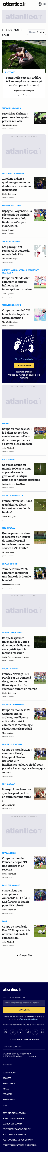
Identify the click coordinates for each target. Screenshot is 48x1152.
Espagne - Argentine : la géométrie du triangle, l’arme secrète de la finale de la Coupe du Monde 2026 (17, 218)
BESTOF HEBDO (9, 1099)
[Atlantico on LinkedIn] (28, 1032)
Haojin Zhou (7, 657)
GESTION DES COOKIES (12, 1124)
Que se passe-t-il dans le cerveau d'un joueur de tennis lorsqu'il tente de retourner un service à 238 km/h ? (16, 541)
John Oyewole (8, 293)
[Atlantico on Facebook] (20, 1032)
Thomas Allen (7, 733)
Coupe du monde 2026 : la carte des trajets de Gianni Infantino (17, 314)
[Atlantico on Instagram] (35, 1032)
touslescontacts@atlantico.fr (24, 1039)
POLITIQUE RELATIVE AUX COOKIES (18, 1140)
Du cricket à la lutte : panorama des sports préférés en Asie (15, 117)
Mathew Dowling (22, 657)
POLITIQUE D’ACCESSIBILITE (14, 1134)
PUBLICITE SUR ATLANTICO (14, 1118)
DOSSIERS (7, 1078)
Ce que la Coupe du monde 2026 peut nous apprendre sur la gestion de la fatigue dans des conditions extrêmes (21, 472)
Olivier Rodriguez (9, 194)
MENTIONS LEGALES (16, 1113)
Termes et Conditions (29, 1019)
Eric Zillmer (6, 772)
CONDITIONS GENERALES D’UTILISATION (20, 1145)
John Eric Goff (8, 448)
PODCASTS (7, 1094)
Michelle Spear (8, 552)
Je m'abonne (24, 365)
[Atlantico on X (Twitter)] (13, 1032)
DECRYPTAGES (9, 1073)
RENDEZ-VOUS (9, 1083)
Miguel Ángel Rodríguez (24, 90)
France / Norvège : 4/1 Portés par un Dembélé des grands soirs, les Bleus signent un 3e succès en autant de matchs (19, 681)
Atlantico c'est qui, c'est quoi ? (17, 1054)
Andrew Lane (7, 484)
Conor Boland (7, 230)
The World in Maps (9, 125)
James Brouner (8, 805)
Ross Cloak (20, 484)
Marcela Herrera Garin (11, 584)
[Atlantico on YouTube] (42, 1032)
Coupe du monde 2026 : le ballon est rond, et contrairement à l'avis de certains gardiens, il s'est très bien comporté (17, 436)
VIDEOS (6, 1089)
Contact (32, 1056)
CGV (5, 1113)
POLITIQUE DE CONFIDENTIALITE (17, 1129)
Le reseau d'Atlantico (12, 1056)
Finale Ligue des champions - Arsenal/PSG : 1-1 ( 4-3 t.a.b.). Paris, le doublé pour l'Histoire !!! (16, 898)
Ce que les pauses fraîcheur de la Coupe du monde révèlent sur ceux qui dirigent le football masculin (16, 645)
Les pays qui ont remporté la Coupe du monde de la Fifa (16, 250)
